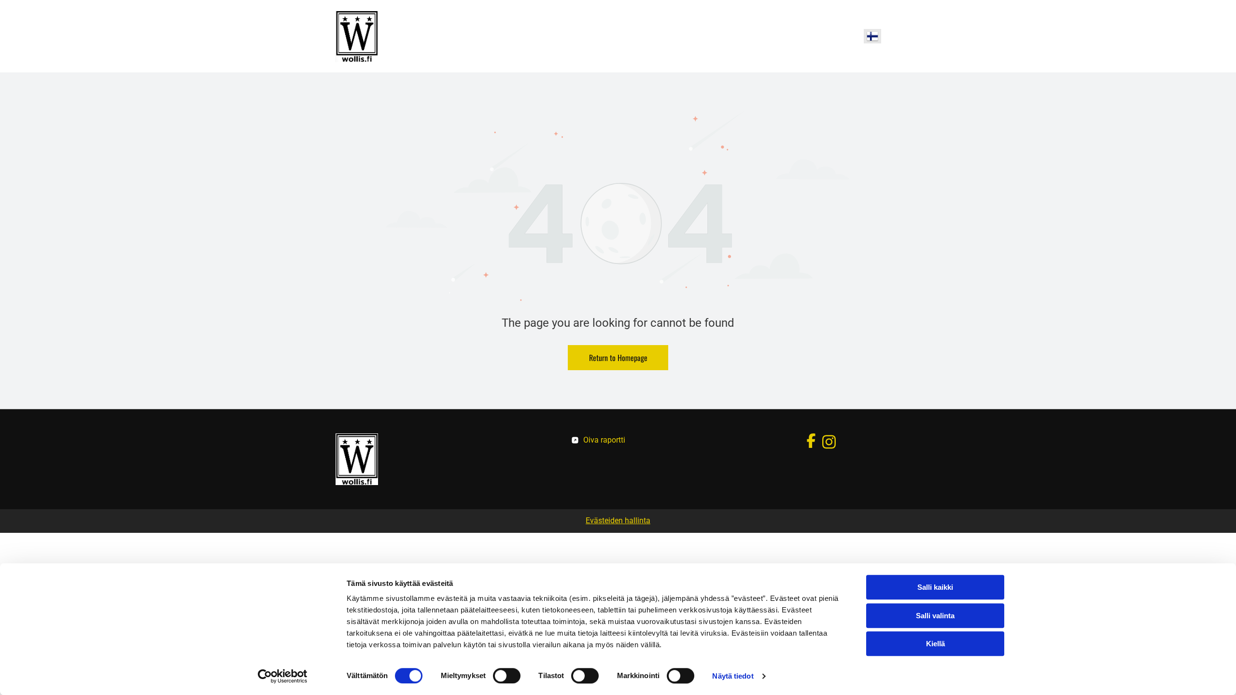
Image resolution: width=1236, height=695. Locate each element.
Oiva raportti (604, 440)
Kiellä (935, 643)
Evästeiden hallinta (618, 520)
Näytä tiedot (732, 676)
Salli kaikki (935, 587)
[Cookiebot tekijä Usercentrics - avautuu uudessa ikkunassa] (282, 676)
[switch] (506, 675)
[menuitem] (531, 36)
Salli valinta (935, 616)
